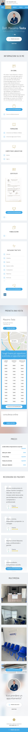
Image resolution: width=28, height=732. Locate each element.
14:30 (6, 383)
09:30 (6, 368)
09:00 (6, 365)
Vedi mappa (14, 341)
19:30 (6, 401)
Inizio (2, 7)
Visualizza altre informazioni (14, 109)
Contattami (14, 43)
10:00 (6, 371)
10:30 (6, 374)
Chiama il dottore (11, 328)
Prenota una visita (15, 730)
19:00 (6, 398)
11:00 (6, 377)
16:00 (6, 392)
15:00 (6, 386)
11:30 (6, 380)
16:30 (6, 395)
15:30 (6, 389)
